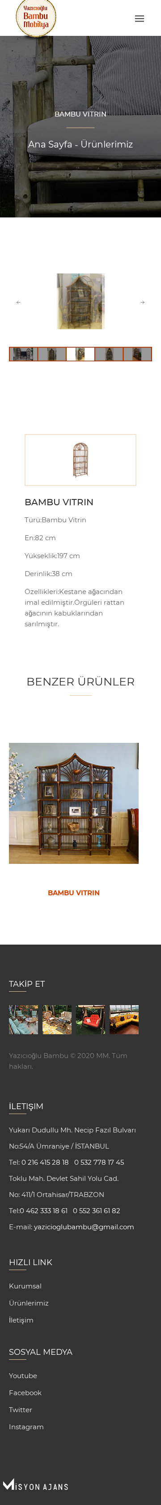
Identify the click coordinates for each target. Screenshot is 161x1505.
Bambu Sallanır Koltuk (74, 893)
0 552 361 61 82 (96, 1210)
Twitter (20, 1409)
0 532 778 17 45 (99, 1162)
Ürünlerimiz (106, 144)
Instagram (26, 1427)
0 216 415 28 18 (44, 1162)
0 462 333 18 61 (44, 1210)
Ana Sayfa (50, 144)
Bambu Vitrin (59, 502)
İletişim (21, 1320)
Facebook (25, 1392)
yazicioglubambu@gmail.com (83, 1227)
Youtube (23, 1375)
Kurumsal (25, 1286)
